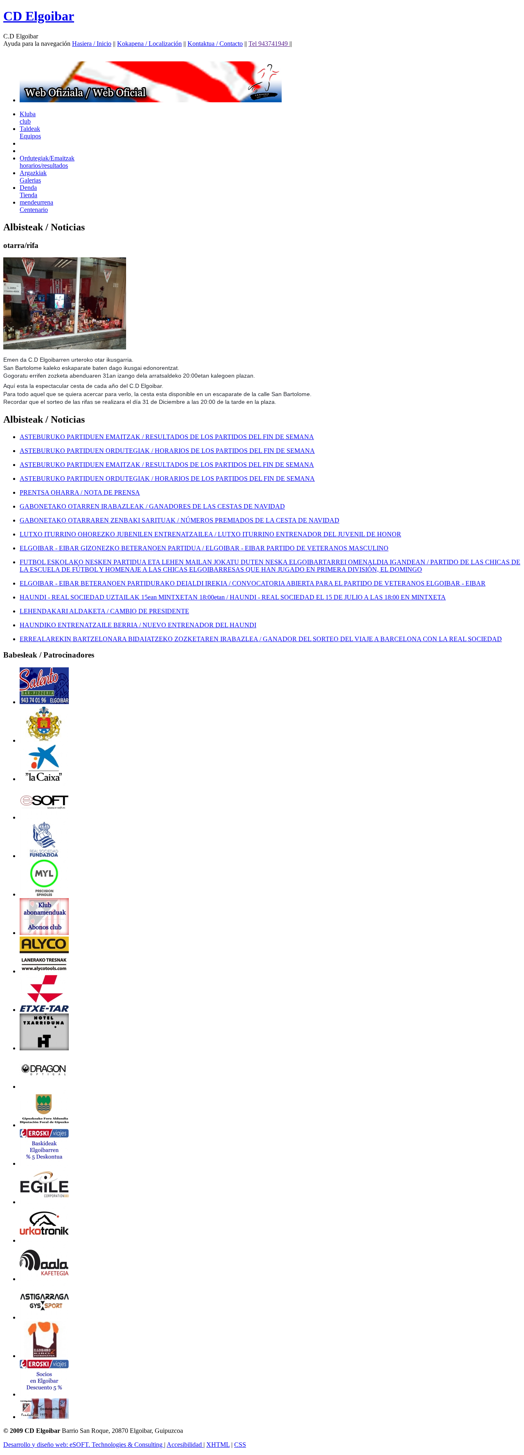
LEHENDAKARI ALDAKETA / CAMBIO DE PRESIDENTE (104, 611)
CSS (240, 1444)
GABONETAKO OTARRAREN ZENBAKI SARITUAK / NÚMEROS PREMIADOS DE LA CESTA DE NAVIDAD (179, 520)
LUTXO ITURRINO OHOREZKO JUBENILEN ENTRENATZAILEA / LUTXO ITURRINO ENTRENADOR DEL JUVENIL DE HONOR (210, 534)
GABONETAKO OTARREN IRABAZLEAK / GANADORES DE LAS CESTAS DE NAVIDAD (152, 506)
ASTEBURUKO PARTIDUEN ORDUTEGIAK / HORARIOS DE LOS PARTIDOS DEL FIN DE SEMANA (167, 450)
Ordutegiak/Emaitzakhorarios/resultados (47, 162)
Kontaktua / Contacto (215, 43)
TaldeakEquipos (30, 132)
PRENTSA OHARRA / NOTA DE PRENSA (80, 492)
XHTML (218, 1444)
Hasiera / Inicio (91, 43)
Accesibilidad (185, 1444)
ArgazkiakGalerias (33, 176)
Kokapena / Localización (149, 43)
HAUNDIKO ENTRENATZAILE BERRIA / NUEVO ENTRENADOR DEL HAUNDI (138, 625)
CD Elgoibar (38, 16)
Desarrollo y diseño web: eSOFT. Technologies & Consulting (83, 1444)
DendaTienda (28, 191)
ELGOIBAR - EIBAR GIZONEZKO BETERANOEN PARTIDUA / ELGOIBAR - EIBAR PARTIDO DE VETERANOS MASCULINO (204, 548)
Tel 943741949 (268, 43)
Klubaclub (28, 117)
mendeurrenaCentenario (36, 206)
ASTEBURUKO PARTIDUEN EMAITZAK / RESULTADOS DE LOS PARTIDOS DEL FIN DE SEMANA (167, 436)
